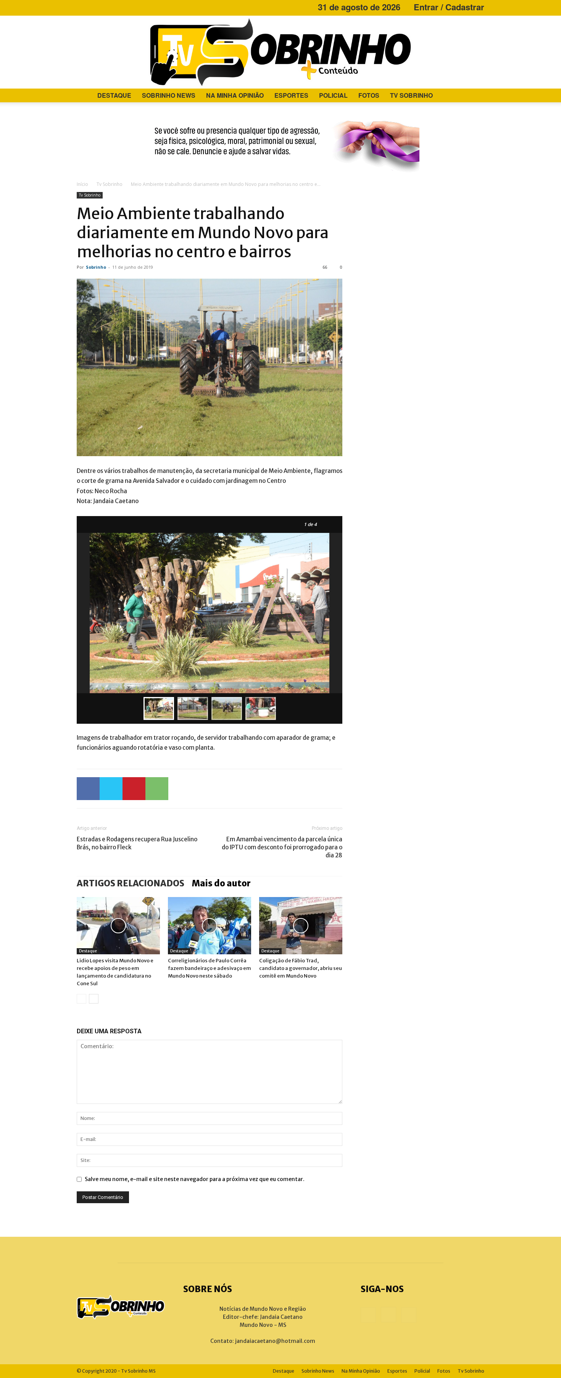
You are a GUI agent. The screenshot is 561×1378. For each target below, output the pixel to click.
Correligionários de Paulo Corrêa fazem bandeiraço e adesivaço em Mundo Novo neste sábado (209, 968)
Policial (333, 95)
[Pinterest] (134, 788)
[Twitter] (111, 788)
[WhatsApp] (156, 788)
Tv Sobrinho (411, 95)
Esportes (291, 95)
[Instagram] (95, 7)
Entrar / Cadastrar (449, 7)
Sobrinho (96, 267)
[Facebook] (82, 7)
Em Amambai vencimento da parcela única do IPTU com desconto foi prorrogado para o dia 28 (282, 847)
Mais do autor (221, 883)
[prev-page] (81, 999)
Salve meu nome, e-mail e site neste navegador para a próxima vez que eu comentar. (195, 1179)
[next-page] (93, 999)
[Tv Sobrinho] (280, 52)
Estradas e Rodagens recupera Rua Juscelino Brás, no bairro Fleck (137, 843)
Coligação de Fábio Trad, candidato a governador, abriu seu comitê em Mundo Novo (300, 968)
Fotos (368, 95)
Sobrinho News (168, 95)
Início (82, 184)
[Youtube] (107, 7)
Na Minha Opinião (235, 95)
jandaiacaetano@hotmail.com (275, 1341)
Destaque (114, 95)
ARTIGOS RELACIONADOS (130, 883)
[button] (475, 96)
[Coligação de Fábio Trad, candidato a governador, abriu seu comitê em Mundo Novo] (300, 925)
